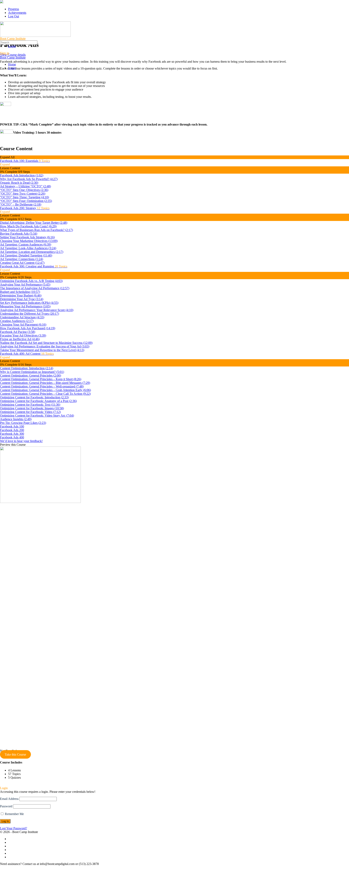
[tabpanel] (174, 101)
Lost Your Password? (13, 828)
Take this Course (15, 754)
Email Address (9, 798)
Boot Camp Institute (13, 38)
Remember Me (14, 814)
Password (6, 806)
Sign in (4, 53)
